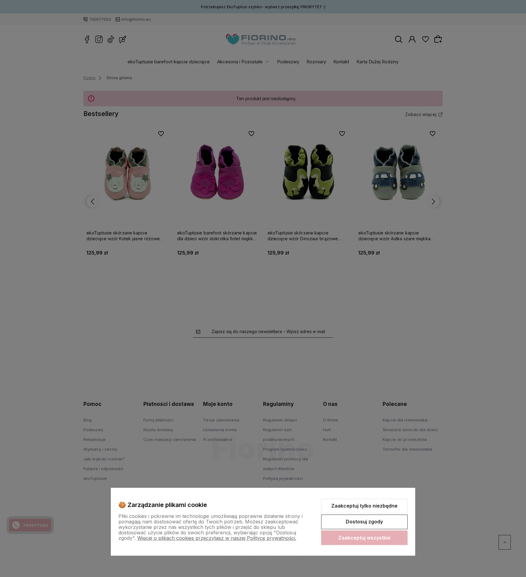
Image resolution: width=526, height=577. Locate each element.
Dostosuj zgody (364, 522)
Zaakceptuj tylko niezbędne (364, 506)
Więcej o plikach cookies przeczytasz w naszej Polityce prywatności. (216, 538)
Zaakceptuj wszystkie (364, 538)
